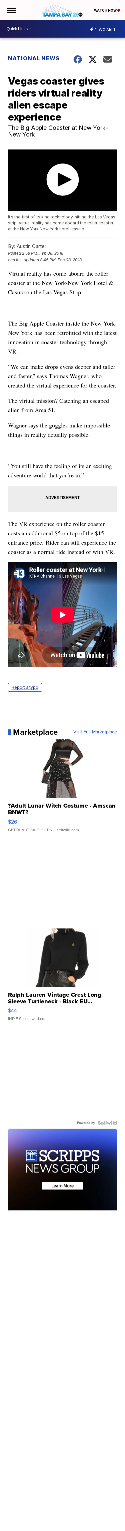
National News (34, 58)
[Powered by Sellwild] (107, 1123)
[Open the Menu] (11, 10)
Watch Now (105, 10)
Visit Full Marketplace (95, 732)
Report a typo (25, 687)
